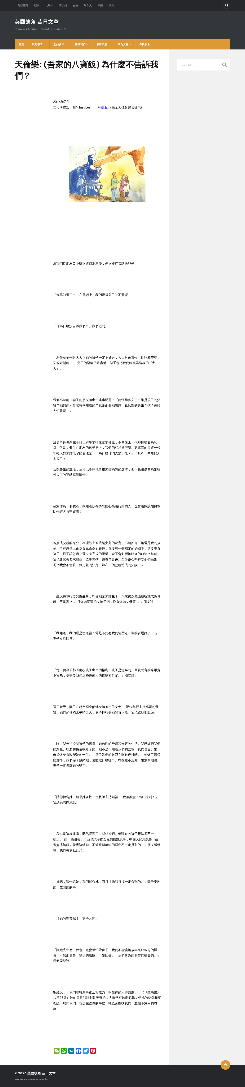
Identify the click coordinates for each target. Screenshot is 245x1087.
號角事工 (37, 44)
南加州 (63, 5)
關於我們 (80, 44)
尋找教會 (144, 44)
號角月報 (123, 44)
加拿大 (88, 5)
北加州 (49, 5)
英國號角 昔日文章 (37, 21)
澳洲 (111, 5)
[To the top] (225, 1065)
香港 (75, 5)
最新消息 (101, 44)
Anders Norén (38, 1079)
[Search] (226, 5)
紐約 (36, 5)
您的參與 (59, 44)
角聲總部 (23, 5)
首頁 (21, 44)
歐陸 (100, 5)
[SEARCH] (224, 65)
